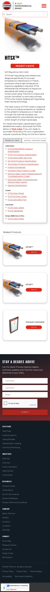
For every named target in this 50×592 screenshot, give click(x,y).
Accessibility (7, 576)
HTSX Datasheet (15, 211)
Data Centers (7, 471)
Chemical (6, 463)
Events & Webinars (10, 498)
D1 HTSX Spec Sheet (17, 196)
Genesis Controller (35, 322)
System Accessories (16, 167)
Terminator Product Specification (23, 164)
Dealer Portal (7, 553)
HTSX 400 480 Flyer (17, 200)
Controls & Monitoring (11, 447)
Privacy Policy (8, 571)
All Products (7, 557)
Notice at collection (9, 589)
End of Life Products (10, 494)
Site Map (6, 530)
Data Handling (36, 571)
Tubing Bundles (8, 439)
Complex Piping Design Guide (21, 171)
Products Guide (8, 486)
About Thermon (8, 513)
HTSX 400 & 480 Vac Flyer (20, 158)
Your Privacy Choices (18, 586)
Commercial (7, 475)
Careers (5, 518)
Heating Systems (9, 435)
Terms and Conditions (23, 576)
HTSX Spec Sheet (16, 193)
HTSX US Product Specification (22, 155)
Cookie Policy (21, 571)
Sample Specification (17, 185)
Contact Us (6, 549)
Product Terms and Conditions (14, 502)
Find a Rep (17, 129)
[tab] (12, 140)
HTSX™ (29, 247)
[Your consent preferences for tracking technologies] (4, 588)
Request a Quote (9, 545)
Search (4, 14)
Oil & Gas (6, 459)
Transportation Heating (11, 443)
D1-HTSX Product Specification (22, 161)
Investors (6, 522)
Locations (6, 526)
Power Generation (9, 467)
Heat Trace (6, 431)
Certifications (7, 490)
